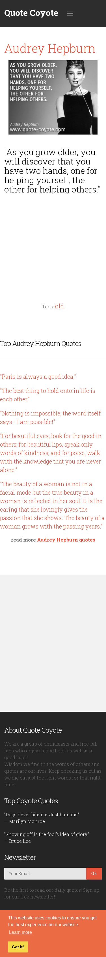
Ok (94, 873)
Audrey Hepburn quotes (66, 539)
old (59, 306)
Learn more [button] (20, 932)
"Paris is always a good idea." (38, 376)
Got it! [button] (18, 947)
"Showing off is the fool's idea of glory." (46, 834)
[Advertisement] (53, 237)
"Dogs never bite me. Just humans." (41, 814)
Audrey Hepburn (50, 48)
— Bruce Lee (17, 841)
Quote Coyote (31, 12)
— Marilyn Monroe (24, 821)
